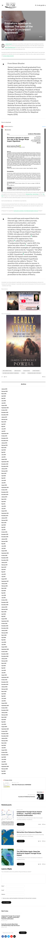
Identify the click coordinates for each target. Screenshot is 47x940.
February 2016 (4, 541)
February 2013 (4, 471)
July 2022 (3, 700)
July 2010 (3, 403)
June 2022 (3, 698)
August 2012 (4, 459)
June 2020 (3, 642)
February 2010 (4, 391)
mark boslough (18, 370)
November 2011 (4, 438)
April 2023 (3, 719)
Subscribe (23, 932)
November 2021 (4, 682)
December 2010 (4, 414)
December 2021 (4, 684)
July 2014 (3, 508)
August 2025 (4, 764)
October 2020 (4, 651)
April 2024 (3, 745)
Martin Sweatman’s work (10, 47)
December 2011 (4, 440)
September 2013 (5, 487)
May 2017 (3, 571)
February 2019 (4, 609)
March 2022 (3, 691)
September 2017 (5, 581)
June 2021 (3, 670)
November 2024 (4, 754)
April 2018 (3, 590)
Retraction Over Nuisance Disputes (29, 832)
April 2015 (3, 524)
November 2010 (4, 412)
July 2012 (3, 457)
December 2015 (4, 536)
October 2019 (4, 623)
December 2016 (4, 560)
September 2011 (4, 433)
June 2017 (3, 574)
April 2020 (3, 637)
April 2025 (3, 757)
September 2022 (5, 705)
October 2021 (4, 679)
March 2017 (3, 567)
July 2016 (3, 548)
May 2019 (3, 616)
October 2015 (4, 532)
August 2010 (4, 405)
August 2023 (4, 726)
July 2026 (3, 773)
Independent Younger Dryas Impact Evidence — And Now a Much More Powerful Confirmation (29, 813)
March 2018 (3, 588)
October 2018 (4, 600)
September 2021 (5, 677)
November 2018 (4, 602)
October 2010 (4, 410)
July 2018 (3, 597)
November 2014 (4, 515)
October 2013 (4, 489)
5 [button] (31, 236)
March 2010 (3, 393)
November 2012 (4, 464)
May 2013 (3, 478)
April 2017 (3, 569)
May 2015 (3, 527)
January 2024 (4, 738)
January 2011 (4, 417)
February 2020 (4, 632)
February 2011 (4, 419)
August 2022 (4, 703)
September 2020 (5, 649)
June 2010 (3, 400)
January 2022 (4, 686)
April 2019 (3, 614)
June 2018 (3, 595)
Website (3, 894)
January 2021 (4, 658)
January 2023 (4, 712)
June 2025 (3, 759)
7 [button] (25, 245)
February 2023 (4, 714)
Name (2, 886)
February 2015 (4, 520)
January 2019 (4, 607)
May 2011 (3, 426)
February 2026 (4, 768)
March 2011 (3, 421)
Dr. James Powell (8, 43)
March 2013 (3, 473)
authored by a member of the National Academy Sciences (26, 210)
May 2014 (3, 503)
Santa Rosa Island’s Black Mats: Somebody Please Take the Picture (10, 924)
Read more (21, 824)
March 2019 (3, 611)
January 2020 (4, 630)
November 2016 (4, 557)
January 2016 (4, 539)
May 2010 (3, 398)
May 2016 (3, 543)
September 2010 (5, 407)
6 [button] (14, 240)
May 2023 (3, 721)
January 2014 (4, 496)
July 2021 (3, 672)
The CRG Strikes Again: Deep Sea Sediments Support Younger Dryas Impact (29, 853)
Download (44, 126)
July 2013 (3, 482)
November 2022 (4, 710)
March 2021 (3, 663)
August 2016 (4, 550)
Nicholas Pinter (29, 194)
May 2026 (3, 771)
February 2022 (4, 689)
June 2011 (3, 428)
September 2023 (5, 728)
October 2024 (4, 752)
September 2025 (5, 766)
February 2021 (4, 660)
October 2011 (4, 435)
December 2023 (4, 736)
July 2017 (3, 576)
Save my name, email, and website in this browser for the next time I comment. (19, 898)
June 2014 (3, 506)
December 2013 (4, 494)
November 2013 (4, 492)
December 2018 (4, 604)
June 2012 (3, 454)
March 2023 (3, 717)
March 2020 (3, 635)
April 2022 (3, 693)
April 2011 (3, 424)
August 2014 (4, 510)
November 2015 (4, 534)
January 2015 (4, 517)
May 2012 (3, 452)
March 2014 (3, 499)
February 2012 (4, 445)
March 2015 (3, 522)
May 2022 (3, 696)
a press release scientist (8, 55)
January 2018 (4, 583)
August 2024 (4, 750)
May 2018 (3, 592)
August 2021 (4, 675)
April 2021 (3, 665)
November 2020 (4, 653)
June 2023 (3, 724)
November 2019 (4, 625)
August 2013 (4, 485)
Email (2, 890)
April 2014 (3, 501)
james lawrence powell (7, 370)
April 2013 (3, 475)
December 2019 (4, 628)
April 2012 (3, 449)
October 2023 (4, 731)
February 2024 (4, 740)
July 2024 (3, 747)
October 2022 (4, 707)
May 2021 (3, 668)
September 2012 (5, 461)
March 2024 (4, 743)
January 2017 (4, 562)
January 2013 (4, 468)
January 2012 (4, 442)
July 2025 (3, 761)
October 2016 (4, 555)
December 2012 (4, 466)
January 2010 (4, 389)
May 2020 (3, 639)
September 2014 (5, 513)
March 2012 (3, 447)
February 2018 (4, 585)
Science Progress (36, 370)
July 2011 (3, 431)
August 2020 (4, 646)
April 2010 (3, 396)
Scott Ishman (35, 194)
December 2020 (4, 656)
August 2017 (4, 578)
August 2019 (4, 618)
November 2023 (4, 733)
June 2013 (3, 480)
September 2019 (5, 621)
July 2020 (3, 644)
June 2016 (3, 546)
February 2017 (4, 564)
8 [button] (23, 254)
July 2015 (3, 529)
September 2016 (5, 553)
